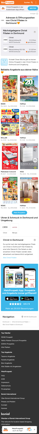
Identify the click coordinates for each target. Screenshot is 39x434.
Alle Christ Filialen (10, 258)
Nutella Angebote (7, 360)
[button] (36, 2)
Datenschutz (6, 386)
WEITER (33, 8)
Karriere (4, 408)
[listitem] (10, 91)
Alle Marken (5, 347)
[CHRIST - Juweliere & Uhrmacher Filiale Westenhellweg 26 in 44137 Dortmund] (5, 39)
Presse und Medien (8, 402)
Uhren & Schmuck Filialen (20, 322)
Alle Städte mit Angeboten (11, 366)
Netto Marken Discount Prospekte (13, 340)
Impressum (5, 382)
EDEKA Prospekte (7, 344)
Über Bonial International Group (13, 398)
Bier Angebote (6, 363)
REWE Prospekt (7, 337)
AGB (3, 379)
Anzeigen (33, 13)
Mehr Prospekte (19, 212)
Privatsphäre (5, 389)
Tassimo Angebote (8, 356)
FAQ (3, 376)
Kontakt (4, 405)
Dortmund (6, 322)
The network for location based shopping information (16, 423)
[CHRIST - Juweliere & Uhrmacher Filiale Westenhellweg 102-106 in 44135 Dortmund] (5, 49)
